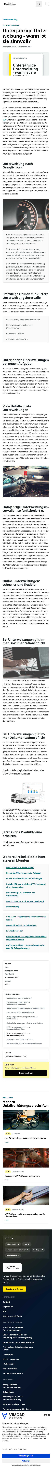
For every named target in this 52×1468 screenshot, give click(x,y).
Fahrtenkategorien (14, 931)
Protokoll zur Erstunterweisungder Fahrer (18, 1348)
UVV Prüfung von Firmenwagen (20, 867)
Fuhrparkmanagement (13, 1373)
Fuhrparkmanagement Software (17, 1409)
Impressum (8, 1306)
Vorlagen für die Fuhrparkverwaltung (12, 1386)
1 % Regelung (9, 1364)
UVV (5, 120)
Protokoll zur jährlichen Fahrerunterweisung (13, 1328)
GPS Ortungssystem (11, 1359)
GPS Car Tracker (10, 1368)
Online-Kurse (8, 1392)
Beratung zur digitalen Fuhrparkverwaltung (13, 1398)
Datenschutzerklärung (12, 1316)
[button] (46, 4)
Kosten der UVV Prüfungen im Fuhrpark (23, 873)
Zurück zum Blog (10, 19)
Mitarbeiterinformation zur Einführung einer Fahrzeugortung (17, 1336)
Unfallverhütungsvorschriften (16, 1056)
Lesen (7, 1142)
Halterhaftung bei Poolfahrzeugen (21, 925)
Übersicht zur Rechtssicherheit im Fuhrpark (25, 901)
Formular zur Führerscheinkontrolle (18, 1342)
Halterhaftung (12, 907)
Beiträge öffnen (26, 1073)
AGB (4, 1311)
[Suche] (39, 4)
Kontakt (6, 1302)
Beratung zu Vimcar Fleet (14, 1404)
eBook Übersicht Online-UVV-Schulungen (24, 878)
